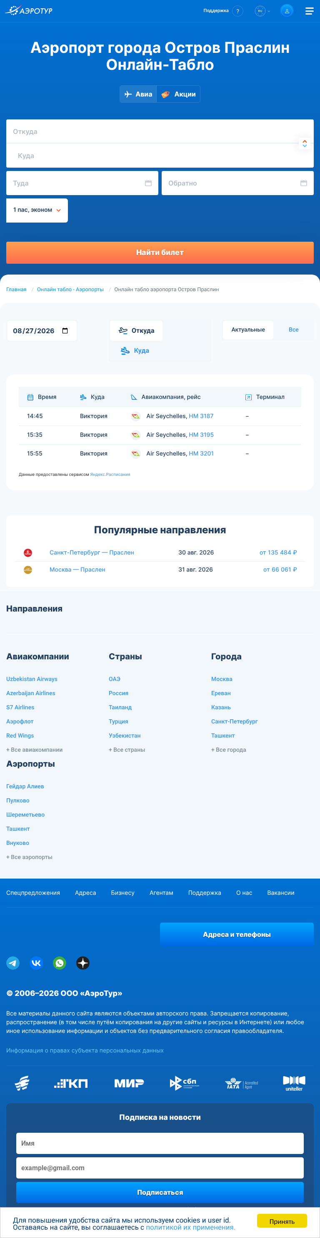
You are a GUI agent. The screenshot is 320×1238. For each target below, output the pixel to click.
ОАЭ (114, 679)
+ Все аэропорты (29, 857)
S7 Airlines (20, 707)
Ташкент (223, 736)
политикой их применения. (190, 1227)
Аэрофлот (19, 721)
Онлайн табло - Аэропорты (70, 290)
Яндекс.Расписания (110, 474)
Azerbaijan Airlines (30, 693)
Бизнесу (123, 892)
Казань (221, 707)
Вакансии (280, 892)
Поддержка (204, 892)
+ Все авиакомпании (34, 750)
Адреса (85, 892)
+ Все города (228, 750)
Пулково (18, 800)
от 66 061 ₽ (280, 569)
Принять (282, 1221)
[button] (223, 11)
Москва (221, 679)
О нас (244, 892)
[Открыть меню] (309, 11)
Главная (16, 290)
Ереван (221, 693)
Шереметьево (25, 815)
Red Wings (20, 736)
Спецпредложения (33, 892)
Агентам (161, 892)
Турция (118, 721)
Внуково (17, 843)
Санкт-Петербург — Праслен (92, 552)
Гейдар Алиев (25, 786)
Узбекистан (125, 736)
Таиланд (120, 707)
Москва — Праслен (77, 569)
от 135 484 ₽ (278, 552)
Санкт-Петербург (234, 721)
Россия (118, 693)
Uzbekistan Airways (32, 679)
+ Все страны (127, 750)
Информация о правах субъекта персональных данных (85, 1050)
